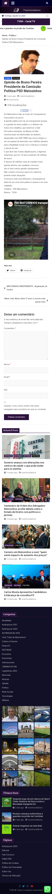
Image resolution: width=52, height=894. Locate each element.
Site (5, 390)
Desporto (6, 646)
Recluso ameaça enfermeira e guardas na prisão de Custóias (28, 815)
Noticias (27, 456)
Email (7, 377)
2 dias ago (19, 808)
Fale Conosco (8, 854)
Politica (16, 78)
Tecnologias (7, 696)
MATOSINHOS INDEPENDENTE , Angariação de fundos (27, 288)
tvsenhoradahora (27, 96)
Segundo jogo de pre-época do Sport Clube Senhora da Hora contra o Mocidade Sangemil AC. (31, 801)
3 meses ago (12, 473)
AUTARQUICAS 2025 (11, 633)
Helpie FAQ (6, 859)
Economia (6, 654)
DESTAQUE (8, 456)
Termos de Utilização (11, 875)
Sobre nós (6, 871)
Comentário (10, 328)
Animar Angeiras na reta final (27, 826)
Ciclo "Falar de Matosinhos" (14, 637)
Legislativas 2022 (9, 671)
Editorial (5, 850)
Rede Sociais (7, 692)
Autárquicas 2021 (9, 624)
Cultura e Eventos (9, 641)
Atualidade (9, 499)
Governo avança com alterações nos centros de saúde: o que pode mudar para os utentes (24, 465)
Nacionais (18, 456)
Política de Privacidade (12, 867)
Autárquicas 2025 (9, 629)
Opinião (8, 78)
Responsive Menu (47, 16)
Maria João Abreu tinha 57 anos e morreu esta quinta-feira (24, 300)
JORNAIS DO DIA (9, 666)
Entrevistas (7, 658)
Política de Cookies (10, 863)
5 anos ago (11, 96)
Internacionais (8, 662)
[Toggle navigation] (12, 3)
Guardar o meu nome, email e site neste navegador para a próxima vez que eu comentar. (25, 407)
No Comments (13, 100)
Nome (7, 364)
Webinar (5, 700)
